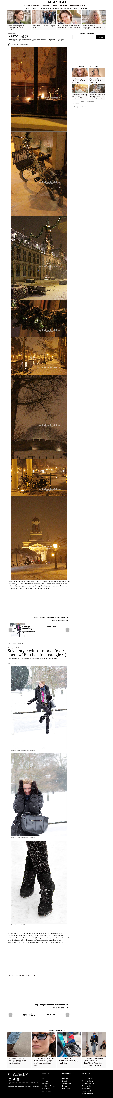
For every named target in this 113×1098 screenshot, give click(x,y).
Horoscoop (74, 6)
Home (44, 1078)
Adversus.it (86, 1088)
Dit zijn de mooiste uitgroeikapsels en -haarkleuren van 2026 (93, 27)
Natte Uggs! (51, 1014)
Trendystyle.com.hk (89, 1083)
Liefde (54, 6)
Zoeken (100, 37)
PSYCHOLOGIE (83, 8)
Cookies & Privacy (49, 1086)
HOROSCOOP (43, 8)
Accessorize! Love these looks (28, 1015)
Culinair (63, 6)
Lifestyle (45, 6)
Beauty (36, 6)
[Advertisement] (39, 603)
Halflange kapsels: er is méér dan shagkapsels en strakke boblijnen (69, 26)
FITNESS (28, 8)
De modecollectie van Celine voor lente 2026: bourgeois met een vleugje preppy (93, 1061)
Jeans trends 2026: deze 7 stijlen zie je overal (44, 26)
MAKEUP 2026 (67, 8)
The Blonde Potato (20, 647)
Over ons (45, 1083)
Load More (39, 1025)
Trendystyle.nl (87, 1086)
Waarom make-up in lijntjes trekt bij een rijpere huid (96, 80)
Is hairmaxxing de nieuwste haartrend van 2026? (79, 80)
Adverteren (46, 1091)
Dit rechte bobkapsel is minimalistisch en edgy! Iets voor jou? (17, 27)
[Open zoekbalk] (87, 5)
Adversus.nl (86, 1091)
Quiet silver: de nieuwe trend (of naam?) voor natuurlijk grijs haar (97, 96)
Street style (66, 1083)
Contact (45, 1081)
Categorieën (76, 104)
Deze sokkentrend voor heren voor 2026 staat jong (68, 1060)
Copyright (46, 1088)
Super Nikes (51, 627)
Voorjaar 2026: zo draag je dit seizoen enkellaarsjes (17, 1060)
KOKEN (75, 8)
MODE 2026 (51, 8)
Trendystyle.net (11, 33)
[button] (89, 5)
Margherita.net (87, 1078)
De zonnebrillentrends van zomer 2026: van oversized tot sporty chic (44, 1061)
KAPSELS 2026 (59, 8)
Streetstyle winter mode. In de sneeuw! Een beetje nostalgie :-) (28, 630)
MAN (83, 6)
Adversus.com (87, 1093)
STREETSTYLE (34, 8)
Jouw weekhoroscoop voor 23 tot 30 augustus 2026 (79, 96)
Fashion (27, 6)
